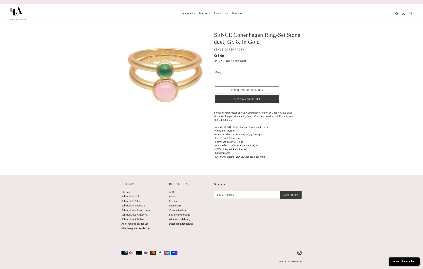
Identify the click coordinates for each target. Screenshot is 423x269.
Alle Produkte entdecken (134, 223)
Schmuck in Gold (130, 196)
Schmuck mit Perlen (132, 219)
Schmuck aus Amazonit (134, 214)
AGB (171, 192)
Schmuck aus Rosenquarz (135, 210)
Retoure (173, 201)
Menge (218, 72)
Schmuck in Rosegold (133, 205)
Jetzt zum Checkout (247, 99)
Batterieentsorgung (179, 214)
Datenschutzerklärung (181, 223)
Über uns (126, 192)
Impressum (175, 205)
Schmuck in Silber (131, 201)
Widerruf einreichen (404, 261)
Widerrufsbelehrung (179, 219)
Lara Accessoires (294, 261)
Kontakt (173, 196)
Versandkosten (239, 60)
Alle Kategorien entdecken (135, 228)
